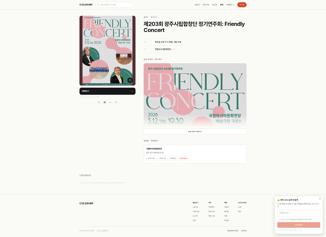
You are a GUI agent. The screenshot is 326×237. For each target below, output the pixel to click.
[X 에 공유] (99, 102)
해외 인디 (211, 216)
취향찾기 (229, 5)
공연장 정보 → (184, 158)
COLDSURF (86, 4)
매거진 (226, 211)
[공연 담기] (130, 80)
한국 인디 (211, 211)
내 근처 (214, 5)
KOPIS (111, 183)
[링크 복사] (110, 102)
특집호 (226, 220)
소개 (239, 207)
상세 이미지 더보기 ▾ (195, 131)
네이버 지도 (162, 158)
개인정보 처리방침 (296, 219)
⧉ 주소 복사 (151, 158)
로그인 (242, 5)
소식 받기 (299, 225)
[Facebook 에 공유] (104, 102)
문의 (239, 211)
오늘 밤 (197, 5)
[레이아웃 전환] (116, 102)
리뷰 (225, 216)
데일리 (226, 207)
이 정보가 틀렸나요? (85, 175)
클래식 (146, 17)
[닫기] (320, 199)
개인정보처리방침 (232, 231)
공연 (221, 5)
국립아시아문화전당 (163, 49)
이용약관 (244, 231)
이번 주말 (206, 5)
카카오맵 (172, 158)
